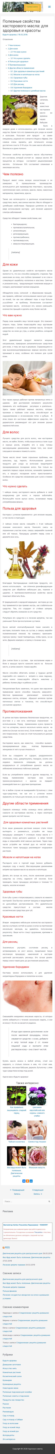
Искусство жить (10, 1368)
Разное (6, 1404)
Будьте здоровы (10, 35)
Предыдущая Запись (17, 1190)
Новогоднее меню (10, 1388)
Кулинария (7, 1380)
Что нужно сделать (20, 58)
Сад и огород (8, 1416)
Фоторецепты (8, 1435)
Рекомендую (8, 1412)
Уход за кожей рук (11, 1431)
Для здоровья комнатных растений (27, 71)
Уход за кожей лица (11, 1427)
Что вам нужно (18, 52)
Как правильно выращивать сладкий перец (16, 1110)
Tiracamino (38, 1232)
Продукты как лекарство (13, 1400)
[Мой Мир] (31, 1181)
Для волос (13, 55)
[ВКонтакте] (23, 1181)
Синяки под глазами (37, 1142)
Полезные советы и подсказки (16, 1396)
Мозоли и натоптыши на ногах (25, 75)
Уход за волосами (10, 1423)
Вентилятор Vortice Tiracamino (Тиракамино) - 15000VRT (25, 1225)
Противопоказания (17, 65)
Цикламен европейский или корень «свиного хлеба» (37, 1111)
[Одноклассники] (27, 1181)
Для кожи (13, 49)
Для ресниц (17, 84)
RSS (7, 1247)
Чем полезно (14, 45)
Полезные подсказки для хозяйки (17, 1392)
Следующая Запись (37, 1190)
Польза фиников (10, 1291)
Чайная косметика (16, 1142)
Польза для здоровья (18, 61)
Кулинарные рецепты (12, 1384)
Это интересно (9, 1439)
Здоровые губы (19, 78)
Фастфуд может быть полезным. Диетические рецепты (16, 1171)
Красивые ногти (19, 81)
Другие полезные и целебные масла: (28, 91)
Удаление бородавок (21, 88)
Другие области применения (21, 68)
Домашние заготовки (12, 1365)
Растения (7, 1408)
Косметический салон (12, 1376)
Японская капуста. (37, 1167)
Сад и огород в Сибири (13, 1420)
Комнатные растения (12, 1372)
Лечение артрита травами (14, 1265)
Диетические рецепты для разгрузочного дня (22, 1253)
